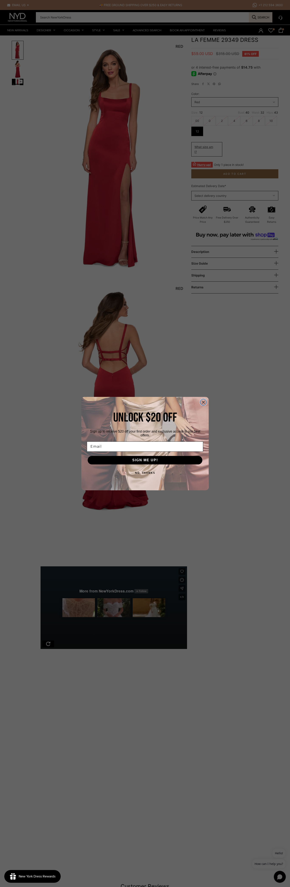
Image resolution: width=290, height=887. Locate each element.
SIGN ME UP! (145, 460)
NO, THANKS (145, 472)
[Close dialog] (203, 402)
